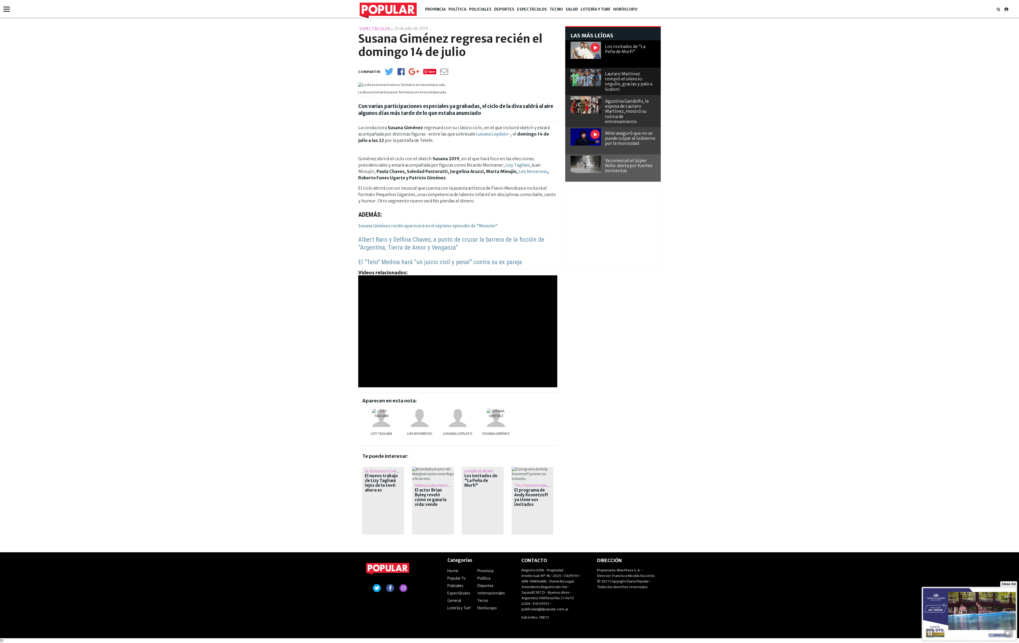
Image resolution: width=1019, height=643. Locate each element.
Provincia (435, 9)
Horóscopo (625, 9)
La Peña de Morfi (478, 471)
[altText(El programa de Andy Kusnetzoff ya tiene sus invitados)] (533, 469)
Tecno (556, 9)
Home (452, 570)
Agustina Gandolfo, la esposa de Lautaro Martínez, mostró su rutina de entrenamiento (627, 111)
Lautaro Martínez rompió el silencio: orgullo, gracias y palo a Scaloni (628, 81)
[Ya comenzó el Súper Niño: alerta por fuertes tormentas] (586, 164)
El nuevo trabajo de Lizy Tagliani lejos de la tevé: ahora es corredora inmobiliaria (381, 487)
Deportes (504, 9)
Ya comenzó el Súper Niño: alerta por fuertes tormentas (629, 165)
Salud (571, 9)
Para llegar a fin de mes (435, 486)
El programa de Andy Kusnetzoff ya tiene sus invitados (531, 497)
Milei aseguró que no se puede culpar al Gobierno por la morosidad (630, 138)
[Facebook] (401, 73)
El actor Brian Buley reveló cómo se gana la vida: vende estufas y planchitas (430, 502)
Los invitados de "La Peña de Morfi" (480, 480)
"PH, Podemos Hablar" (534, 486)
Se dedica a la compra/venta (389, 471)
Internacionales (491, 593)
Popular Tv (456, 578)
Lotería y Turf (596, 9)
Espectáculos (532, 9)
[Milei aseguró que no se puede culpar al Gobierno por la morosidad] (586, 137)
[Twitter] (389, 74)
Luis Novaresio (533, 171)
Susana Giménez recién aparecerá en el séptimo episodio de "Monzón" (428, 225)
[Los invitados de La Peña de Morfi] (586, 50)
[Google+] (414, 73)
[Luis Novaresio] (419, 418)
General (454, 600)
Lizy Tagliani (518, 165)
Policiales (480, 9)
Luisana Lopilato (492, 134)
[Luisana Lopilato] (457, 418)
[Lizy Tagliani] (381, 418)
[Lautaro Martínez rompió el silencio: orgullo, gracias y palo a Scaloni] (586, 77)
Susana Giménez (496, 434)
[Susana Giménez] (496, 418)
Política (457, 9)
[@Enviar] (444, 73)
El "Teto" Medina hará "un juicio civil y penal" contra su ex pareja (440, 262)
